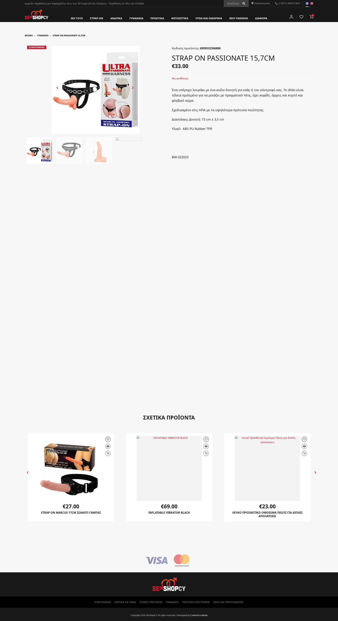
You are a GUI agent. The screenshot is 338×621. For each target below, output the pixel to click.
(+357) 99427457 (289, 3)
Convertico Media (199, 615)
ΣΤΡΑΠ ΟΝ (96, 18)
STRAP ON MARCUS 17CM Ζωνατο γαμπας (71, 513)
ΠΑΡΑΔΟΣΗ (172, 602)
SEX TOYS (77, 18)
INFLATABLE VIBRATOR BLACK (169, 513)
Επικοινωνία (262, 3)
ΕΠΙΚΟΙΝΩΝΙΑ (102, 602)
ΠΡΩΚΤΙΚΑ (157, 18)
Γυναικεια (42, 35)
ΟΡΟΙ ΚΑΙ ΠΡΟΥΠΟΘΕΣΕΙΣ (228, 602)
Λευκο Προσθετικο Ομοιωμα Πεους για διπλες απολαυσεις (267, 514)
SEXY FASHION (238, 18)
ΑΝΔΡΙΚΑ (116, 18)
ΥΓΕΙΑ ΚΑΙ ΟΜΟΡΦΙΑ (208, 18)
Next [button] (129, 91)
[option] (95, 90)
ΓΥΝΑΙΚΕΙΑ (136, 18)
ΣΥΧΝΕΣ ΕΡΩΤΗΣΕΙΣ (151, 602)
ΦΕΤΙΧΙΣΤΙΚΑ (179, 18)
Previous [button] (55, 91)
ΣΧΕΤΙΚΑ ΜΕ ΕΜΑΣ (125, 602)
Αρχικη (29, 35)
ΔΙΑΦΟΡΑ (261, 18)
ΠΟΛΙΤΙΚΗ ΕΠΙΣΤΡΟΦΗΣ (196, 602)
